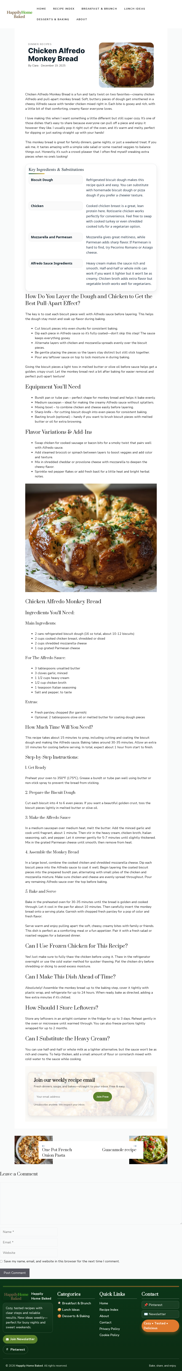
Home (41, 8)
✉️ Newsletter (155, 1314)
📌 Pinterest (153, 1305)
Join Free (103, 1097)
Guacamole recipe (119, 1150)
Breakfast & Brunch (99, 8)
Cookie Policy (109, 1335)
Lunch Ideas (134, 8)
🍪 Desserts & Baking (73, 1316)
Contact (105, 1322)
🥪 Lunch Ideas (68, 1310)
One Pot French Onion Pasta (57, 1152)
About (82, 19)
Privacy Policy (110, 1329)
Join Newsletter (22, 1339)
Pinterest (17, 1349)
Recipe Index (63, 8)
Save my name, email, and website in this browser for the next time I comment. (61, 1261)
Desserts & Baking (53, 19)
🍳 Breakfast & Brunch (74, 1303)
